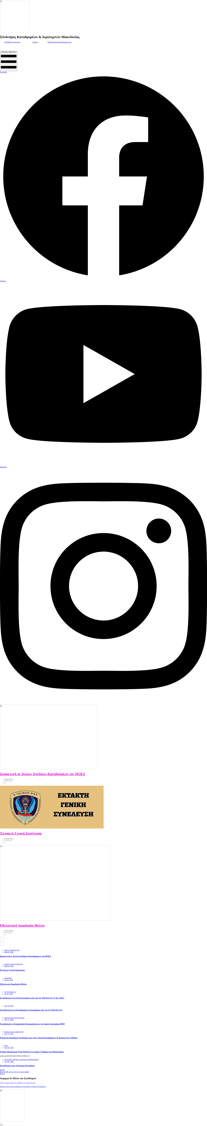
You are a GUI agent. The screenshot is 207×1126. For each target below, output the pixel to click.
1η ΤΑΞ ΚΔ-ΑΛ (10, 992)
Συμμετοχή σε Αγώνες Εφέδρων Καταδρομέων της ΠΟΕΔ (42, 774)
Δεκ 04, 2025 (8, 1006)
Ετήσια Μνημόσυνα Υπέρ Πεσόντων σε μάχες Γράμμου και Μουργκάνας (32, 1052)
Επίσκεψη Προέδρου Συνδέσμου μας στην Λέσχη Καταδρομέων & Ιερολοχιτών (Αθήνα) (38, 1038)
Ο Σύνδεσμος (15, 42)
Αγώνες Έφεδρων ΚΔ (11, 950)
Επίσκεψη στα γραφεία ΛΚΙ (14, 1032)
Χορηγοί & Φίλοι (57, 42)
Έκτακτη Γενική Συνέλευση (21, 833)
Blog (49, 42)
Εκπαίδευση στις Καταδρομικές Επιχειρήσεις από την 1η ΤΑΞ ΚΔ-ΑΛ (31, 1010)
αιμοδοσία (7, 978)
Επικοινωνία (67, 42)
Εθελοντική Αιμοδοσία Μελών (22, 925)
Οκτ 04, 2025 (9, 1048)
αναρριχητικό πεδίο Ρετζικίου (14, 1018)
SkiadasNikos (9, 779)
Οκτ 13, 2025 (9, 1020)
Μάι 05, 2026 (9, 952)
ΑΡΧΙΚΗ (7, 42)
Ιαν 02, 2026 (8, 980)
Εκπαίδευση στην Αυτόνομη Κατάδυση (17, 1066)
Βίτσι (6, 1046)
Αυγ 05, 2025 (9, 1062)
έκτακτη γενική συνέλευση (13, 964)
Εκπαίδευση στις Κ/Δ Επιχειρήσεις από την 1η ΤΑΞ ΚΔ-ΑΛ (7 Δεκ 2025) (32, 998)
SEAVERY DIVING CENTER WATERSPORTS (21, 1060)
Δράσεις (35, 42)
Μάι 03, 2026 (9, 966)
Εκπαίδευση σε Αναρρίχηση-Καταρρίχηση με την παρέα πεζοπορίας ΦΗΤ (32, 1024)
